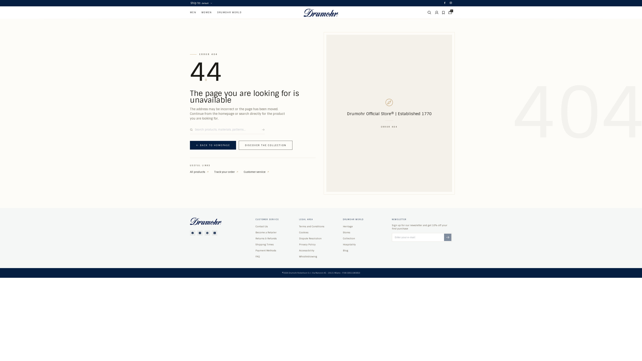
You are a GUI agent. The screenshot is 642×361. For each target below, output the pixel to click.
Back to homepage (215, 145)
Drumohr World (229, 12)
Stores (346, 232)
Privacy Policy (307, 244)
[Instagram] (450, 3)
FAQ (257, 256)
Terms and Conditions (311, 226)
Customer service (254, 172)
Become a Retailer (266, 232)
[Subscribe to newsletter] (447, 237)
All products (197, 172)
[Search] (263, 129)
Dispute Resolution (310, 238)
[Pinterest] (207, 233)
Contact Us (261, 226)
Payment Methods (265, 250)
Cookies (303, 232)
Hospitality (349, 244)
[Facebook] (444, 3)
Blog (345, 250)
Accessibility (306, 250)
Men (193, 12)
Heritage (348, 226)
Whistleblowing (308, 256)
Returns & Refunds (266, 238)
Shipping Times (264, 244)
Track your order (224, 172)
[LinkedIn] (214, 233)
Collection (349, 238)
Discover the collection (265, 145)
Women (206, 12)
